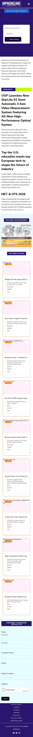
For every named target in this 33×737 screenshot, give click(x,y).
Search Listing (14, 39)
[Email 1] (19, 733)
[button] (16, 11)
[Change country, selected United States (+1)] (4, 677)
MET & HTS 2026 (13, 194)
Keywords (9, 34)
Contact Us (16, 707)
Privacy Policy (16, 715)
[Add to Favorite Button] (27, 264)
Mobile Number (8, 673)
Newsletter (17, 712)
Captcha (4, 684)
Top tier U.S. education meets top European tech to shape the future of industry (15, 160)
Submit (5, 699)
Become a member (16, 704)
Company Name (7, 653)
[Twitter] (16, 733)
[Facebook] (14, 733)
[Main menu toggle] (28, 3)
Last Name (4, 643)
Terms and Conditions (16, 718)
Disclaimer (16, 710)
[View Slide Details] (16, 235)
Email (4, 663)
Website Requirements (16, 721)
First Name (5, 635)
